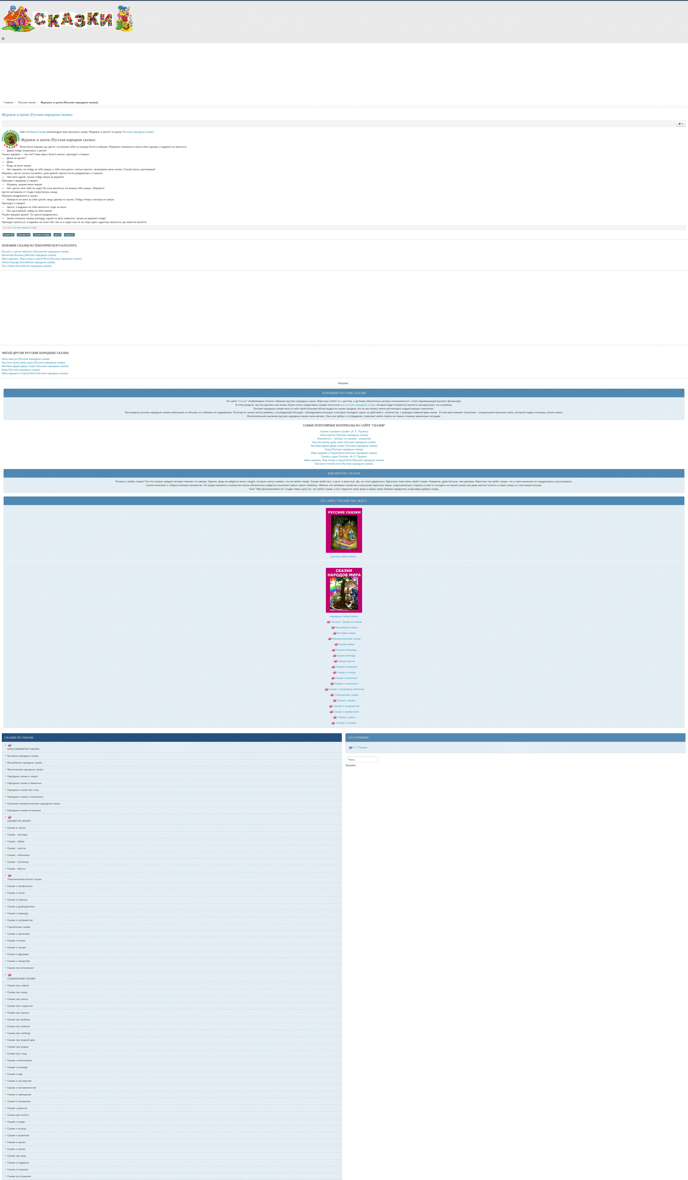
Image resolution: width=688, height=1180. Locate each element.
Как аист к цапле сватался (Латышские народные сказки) (35, 251)
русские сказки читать (343, 556)
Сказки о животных (346, 678)
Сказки (243, 401)
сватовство (24, 235)
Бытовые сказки (346, 633)
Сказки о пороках (346, 722)
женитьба (8, 235)
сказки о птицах (42, 235)
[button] (680, 123)
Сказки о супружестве (346, 706)
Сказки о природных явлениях (347, 689)
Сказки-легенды (346, 655)
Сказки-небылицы (346, 649)
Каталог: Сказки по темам (346, 621)
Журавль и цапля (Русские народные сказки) (37, 114)
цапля (57, 235)
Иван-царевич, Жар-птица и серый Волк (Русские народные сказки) (42, 258)
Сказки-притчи (346, 661)
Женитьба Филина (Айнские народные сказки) (29, 255)
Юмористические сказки (346, 638)
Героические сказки (346, 694)
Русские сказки (27, 102)
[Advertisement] (344, 73)
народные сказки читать (344, 616)
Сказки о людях (346, 700)
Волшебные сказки (346, 627)
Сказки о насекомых (346, 683)
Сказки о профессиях (346, 711)
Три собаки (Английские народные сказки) (26, 265)
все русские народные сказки (358, 404)
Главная (8, 102)
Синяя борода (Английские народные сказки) (28, 262)
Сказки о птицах (346, 672)
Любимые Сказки (36, 131)
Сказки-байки (346, 644)
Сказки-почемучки (346, 666)
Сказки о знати (346, 717)
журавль (69, 235)
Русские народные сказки (138, 131)
